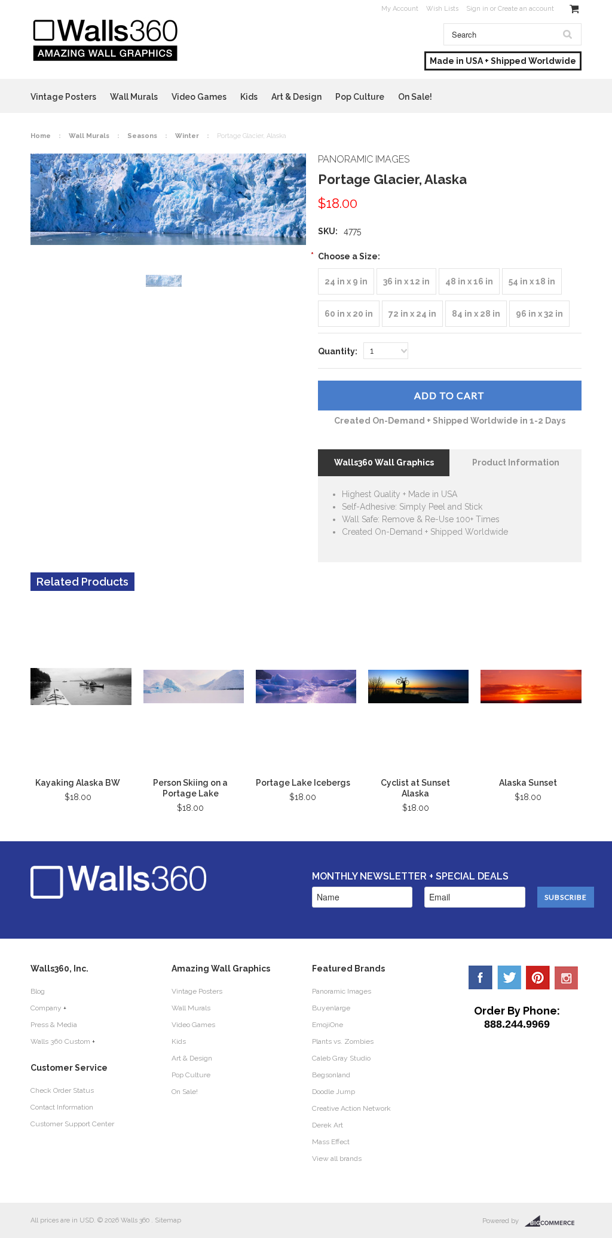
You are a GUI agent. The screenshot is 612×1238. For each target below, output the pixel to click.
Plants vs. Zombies (343, 1041)
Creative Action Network (351, 1108)
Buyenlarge (331, 1008)
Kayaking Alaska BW (77, 782)
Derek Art (327, 1125)
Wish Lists (442, 9)
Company (46, 1008)
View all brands (337, 1158)
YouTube (567, 977)
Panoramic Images (341, 991)
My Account (399, 9)
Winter (187, 136)
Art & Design (296, 97)
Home (40, 136)
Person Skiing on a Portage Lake (190, 788)
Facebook (480, 977)
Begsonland (331, 1075)
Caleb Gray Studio (341, 1058)
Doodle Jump (333, 1091)
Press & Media (53, 1025)
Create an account (526, 9)
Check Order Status (62, 1090)
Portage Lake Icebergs (303, 782)
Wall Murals (134, 97)
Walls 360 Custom (60, 1041)
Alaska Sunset (528, 782)
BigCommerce (553, 1221)
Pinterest (538, 977)
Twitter (509, 977)
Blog (37, 991)
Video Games (199, 97)
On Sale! (415, 97)
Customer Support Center (72, 1124)
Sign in (477, 9)
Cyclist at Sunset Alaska (415, 788)
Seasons (142, 136)
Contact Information (61, 1107)
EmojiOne (327, 1025)
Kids (249, 97)
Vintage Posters (63, 97)
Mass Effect (331, 1142)
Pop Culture (359, 97)
